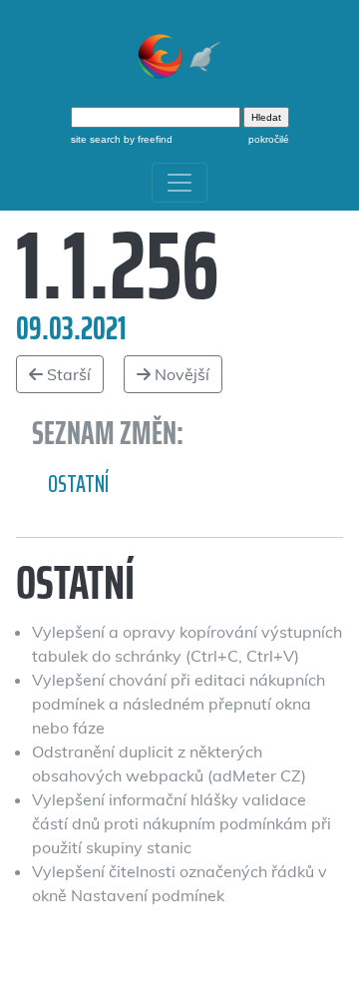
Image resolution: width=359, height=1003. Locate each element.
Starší (67, 374)
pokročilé (268, 139)
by (147, 139)
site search (96, 139)
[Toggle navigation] (179, 183)
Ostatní (78, 484)
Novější (180, 374)
